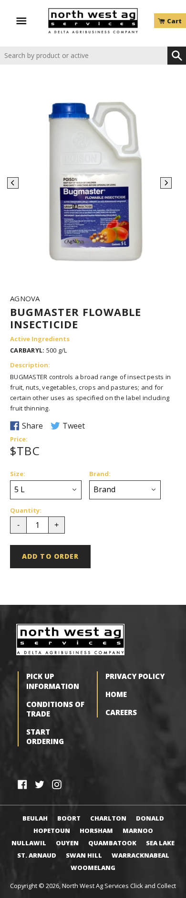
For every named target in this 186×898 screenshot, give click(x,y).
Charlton (108, 818)
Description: (30, 365)
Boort (69, 818)
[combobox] (83, 56)
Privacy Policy (135, 676)
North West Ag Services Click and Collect (119, 885)
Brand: (100, 474)
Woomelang (93, 867)
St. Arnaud (36, 855)
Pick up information (52, 680)
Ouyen (67, 843)
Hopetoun (51, 830)
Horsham (96, 830)
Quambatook (112, 843)
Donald (150, 818)
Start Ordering (45, 736)
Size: (17, 474)
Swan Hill (84, 855)
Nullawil (28, 843)
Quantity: (25, 511)
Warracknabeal (140, 855)
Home (116, 694)
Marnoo (138, 830)
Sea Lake (160, 843)
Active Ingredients (40, 339)
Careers (121, 712)
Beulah (35, 818)
